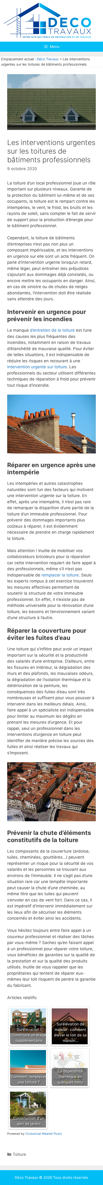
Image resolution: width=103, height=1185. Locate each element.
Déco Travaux (48, 59)
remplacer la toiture (60, 575)
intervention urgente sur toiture (37, 366)
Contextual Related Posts (43, 1133)
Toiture (19, 1154)
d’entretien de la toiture (52, 330)
